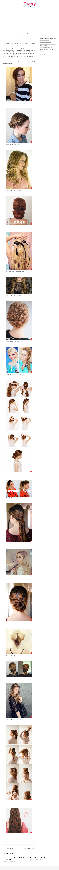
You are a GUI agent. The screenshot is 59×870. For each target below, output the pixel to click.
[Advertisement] (29, 23)
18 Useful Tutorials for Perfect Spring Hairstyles (28, 849)
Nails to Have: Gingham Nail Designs (9, 849)
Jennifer (6, 861)
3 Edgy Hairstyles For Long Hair (46, 47)
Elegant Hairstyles (8, 843)
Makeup (36, 11)
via (20, 102)
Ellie (5, 40)
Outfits (43, 11)
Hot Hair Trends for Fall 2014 (45, 42)
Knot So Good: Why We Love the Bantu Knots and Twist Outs (15, 858)
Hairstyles (28, 11)
